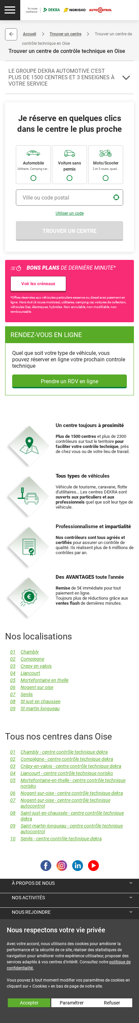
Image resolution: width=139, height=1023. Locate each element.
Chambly (24, 652)
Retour (11, 34)
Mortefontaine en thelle (39, 680)
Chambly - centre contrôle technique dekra (59, 752)
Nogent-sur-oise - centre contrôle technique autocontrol (60, 803)
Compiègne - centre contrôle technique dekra (61, 759)
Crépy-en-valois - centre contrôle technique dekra (65, 766)
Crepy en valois (31, 666)
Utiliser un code (70, 213)
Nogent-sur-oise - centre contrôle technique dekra (66, 793)
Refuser (112, 1002)
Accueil (29, 34)
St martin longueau (35, 709)
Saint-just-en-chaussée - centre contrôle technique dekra (67, 816)
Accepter (29, 1002)
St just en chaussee (35, 701)
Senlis (21, 694)
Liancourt (25, 673)
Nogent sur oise (31, 687)
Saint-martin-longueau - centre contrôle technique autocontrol (66, 829)
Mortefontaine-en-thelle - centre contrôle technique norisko (68, 783)
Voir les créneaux (38, 283)
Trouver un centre (65, 34)
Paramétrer (72, 1002)
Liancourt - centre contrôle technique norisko (61, 773)
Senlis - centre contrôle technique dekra (56, 839)
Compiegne (27, 659)
